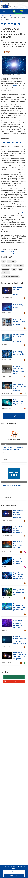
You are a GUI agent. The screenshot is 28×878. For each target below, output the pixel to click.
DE (2, 24)
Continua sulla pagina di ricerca (14, 415)
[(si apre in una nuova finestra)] (6, 5)
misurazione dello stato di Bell (10, 276)
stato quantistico (18, 265)
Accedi (14, 6)
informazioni (5, 269)
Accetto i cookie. (14, 872)
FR (12, 24)
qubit (14, 269)
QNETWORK (11, 261)
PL (18, 24)
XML (15, 677)
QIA (3, 261)
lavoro (15, 85)
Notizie (9, 15)
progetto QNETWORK (7, 253)
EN (5, 24)
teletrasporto (5, 272)
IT (15, 24)
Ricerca (21, 6)
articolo (20, 212)
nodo (20, 269)
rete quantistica (6, 265)
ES (8, 24)
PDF (15, 681)
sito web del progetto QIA (8, 251)
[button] (18, 6)
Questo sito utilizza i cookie (10, 866)
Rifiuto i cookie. (14, 875)
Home (2, 15)
